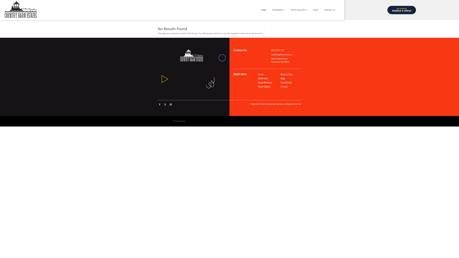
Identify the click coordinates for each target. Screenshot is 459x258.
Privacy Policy (179, 121)
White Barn (263, 78)
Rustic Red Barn (265, 82)
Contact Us (329, 10)
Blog (316, 10)
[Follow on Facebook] (160, 104)
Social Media (286, 82)
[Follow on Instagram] (171, 104)
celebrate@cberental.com (281, 55)
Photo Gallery (298, 10)
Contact (284, 86)
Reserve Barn (287, 74)
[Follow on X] (165, 104)
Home (263, 10)
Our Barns (277, 10)
